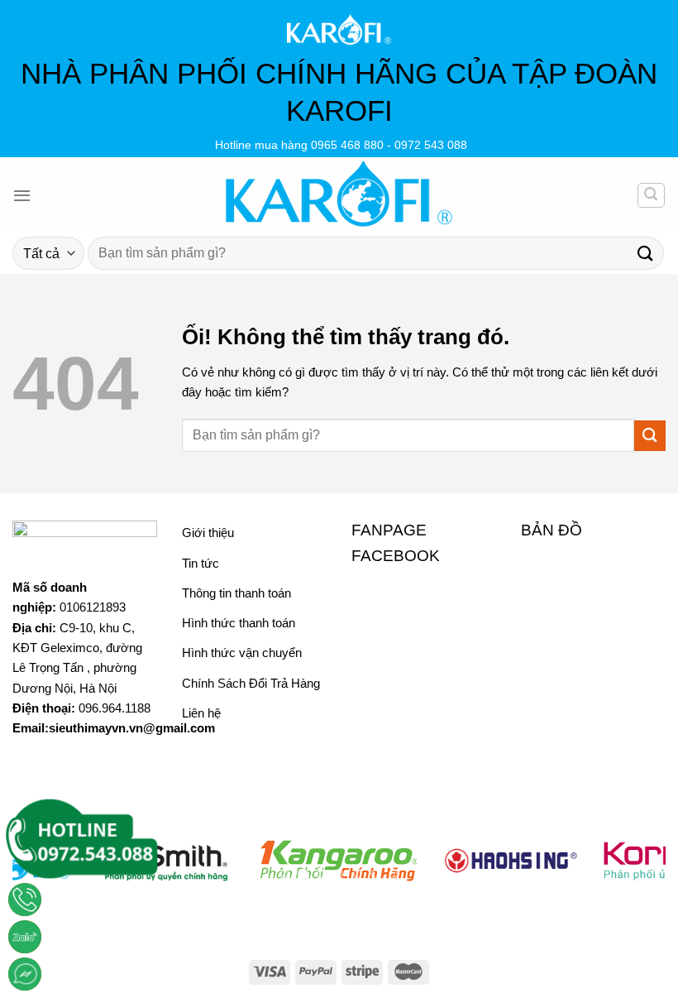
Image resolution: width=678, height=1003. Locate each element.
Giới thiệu (208, 532)
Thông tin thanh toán (236, 593)
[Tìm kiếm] (651, 195)
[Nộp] (645, 254)
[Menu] (21, 195)
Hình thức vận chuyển (242, 652)
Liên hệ (201, 713)
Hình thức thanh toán (238, 623)
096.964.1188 (114, 708)
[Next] (632, 869)
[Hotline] (24, 899)
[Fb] (24, 974)
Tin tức (200, 563)
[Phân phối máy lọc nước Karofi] (339, 195)
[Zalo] (24, 936)
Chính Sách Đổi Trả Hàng (251, 683)
